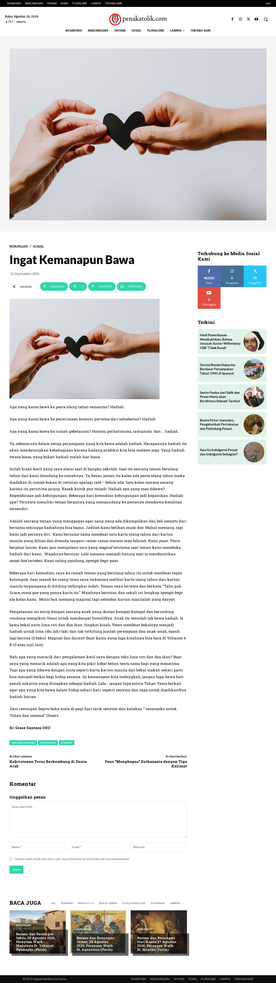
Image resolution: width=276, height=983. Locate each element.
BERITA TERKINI (108, 903)
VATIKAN (179, 979)
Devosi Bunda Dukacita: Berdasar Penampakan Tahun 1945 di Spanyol (218, 369)
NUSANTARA (138, 979)
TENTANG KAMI (244, 979)
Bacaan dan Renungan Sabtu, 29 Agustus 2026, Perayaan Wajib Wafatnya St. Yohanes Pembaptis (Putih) (36, 942)
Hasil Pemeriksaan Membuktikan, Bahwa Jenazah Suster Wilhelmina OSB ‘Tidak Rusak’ (220, 341)
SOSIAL (38, 246)
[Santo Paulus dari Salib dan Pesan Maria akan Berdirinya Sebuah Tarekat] (254, 396)
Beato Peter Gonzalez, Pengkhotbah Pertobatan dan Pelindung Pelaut (219, 424)
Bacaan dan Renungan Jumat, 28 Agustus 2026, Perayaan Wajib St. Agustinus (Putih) (95, 944)
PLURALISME (208, 979)
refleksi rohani (23, 742)
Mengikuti (232, 267)
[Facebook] (232, 19)
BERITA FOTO (86, 903)
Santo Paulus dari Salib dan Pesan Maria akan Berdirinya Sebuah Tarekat (220, 397)
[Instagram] (240, 19)
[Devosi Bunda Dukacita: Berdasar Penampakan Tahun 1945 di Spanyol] (254, 369)
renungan (48, 742)
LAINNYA (225, 979)
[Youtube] (256, 19)
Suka (209, 267)
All (54, 903)
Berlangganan (209, 288)
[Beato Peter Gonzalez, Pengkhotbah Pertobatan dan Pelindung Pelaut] (254, 424)
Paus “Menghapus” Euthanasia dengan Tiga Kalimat (146, 763)
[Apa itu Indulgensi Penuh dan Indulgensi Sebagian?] (254, 452)
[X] (248, 19)
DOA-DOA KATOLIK (133, 903)
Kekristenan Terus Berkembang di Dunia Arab (48, 763)
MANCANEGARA (160, 979)
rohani (66, 742)
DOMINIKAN (158, 903)
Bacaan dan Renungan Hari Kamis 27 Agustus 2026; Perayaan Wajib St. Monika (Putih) (156, 944)
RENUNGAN (18, 246)
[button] (265, 19)
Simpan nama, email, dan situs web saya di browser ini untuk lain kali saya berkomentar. (72, 859)
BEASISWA (67, 903)
